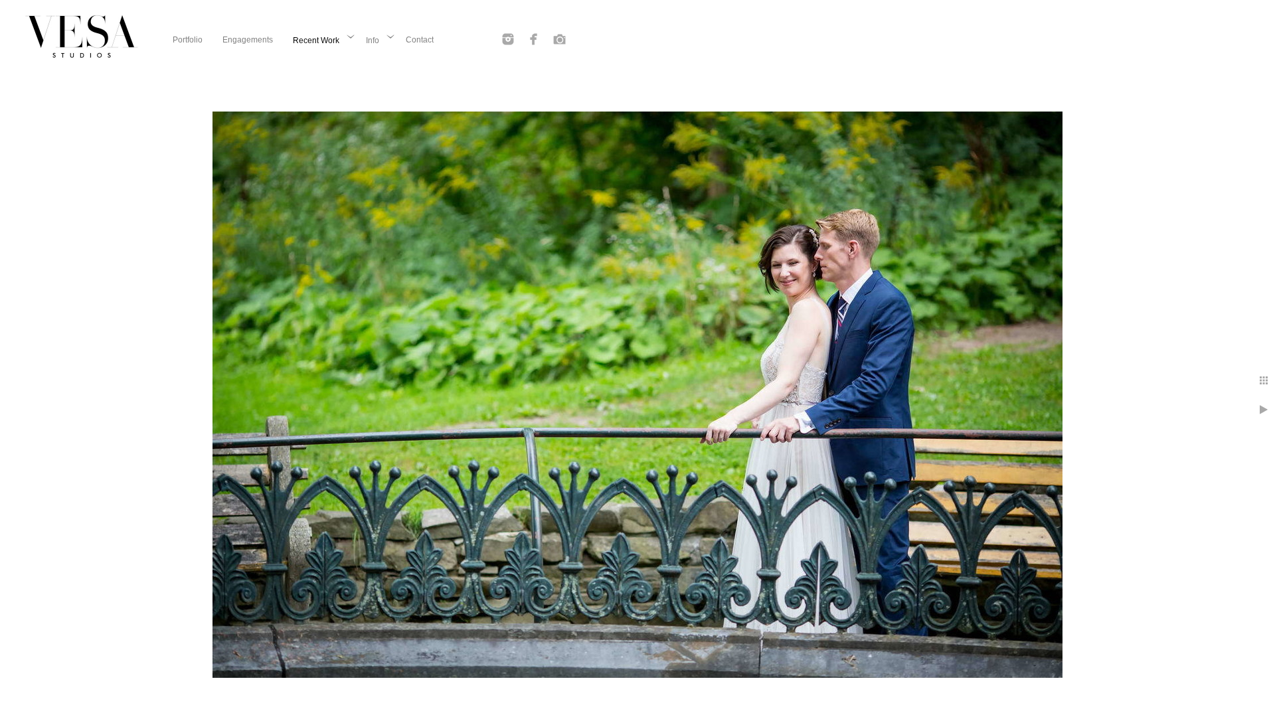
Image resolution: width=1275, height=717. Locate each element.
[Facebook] (534, 39)
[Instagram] (508, 39)
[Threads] (560, 39)
